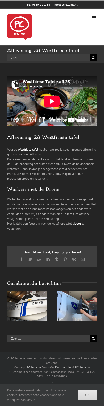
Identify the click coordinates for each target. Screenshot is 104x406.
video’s (77, 223)
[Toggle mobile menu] (94, 16)
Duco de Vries (63, 367)
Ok (87, 395)
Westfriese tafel (28, 150)
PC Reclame (33, 367)
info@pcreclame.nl (66, 4)
